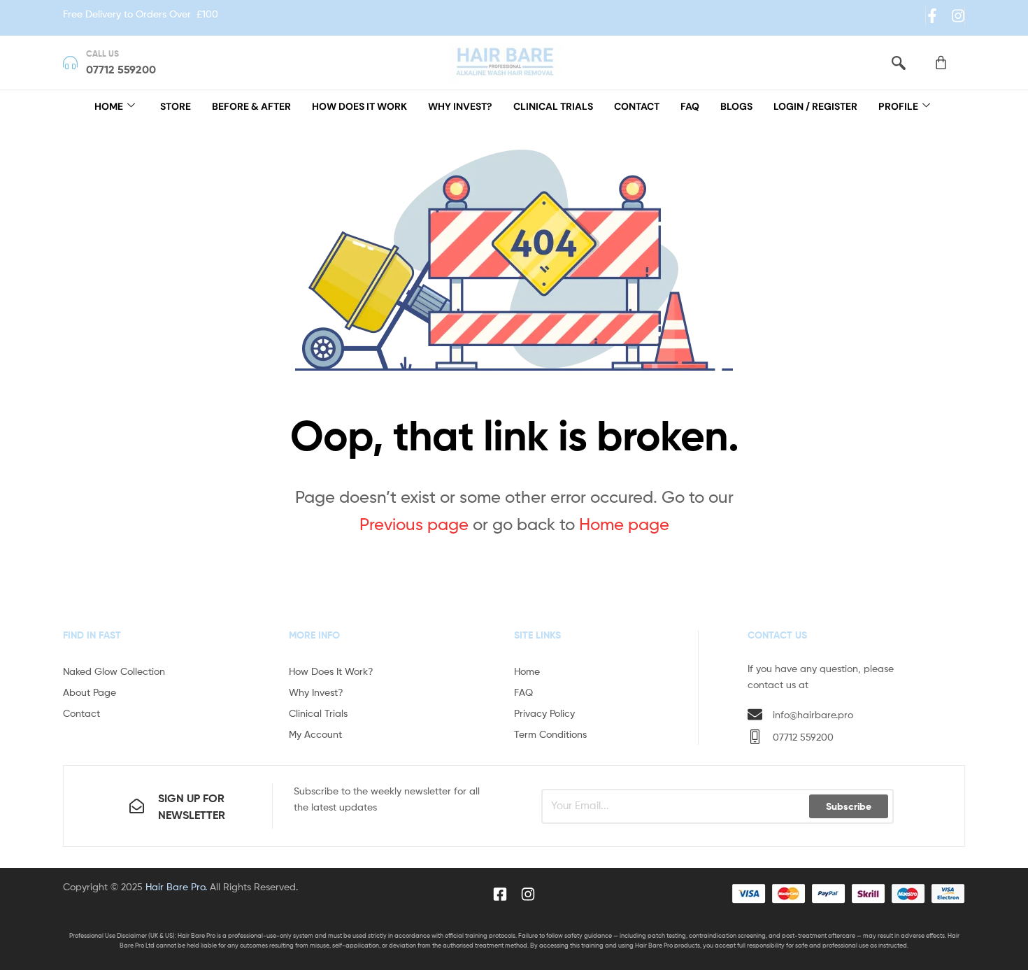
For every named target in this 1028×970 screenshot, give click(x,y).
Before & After (251, 106)
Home (108, 106)
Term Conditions (550, 734)
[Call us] (70, 62)
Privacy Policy (544, 713)
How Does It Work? (331, 671)
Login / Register (815, 106)
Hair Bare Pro (175, 886)
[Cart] (941, 62)
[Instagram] (958, 15)
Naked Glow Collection (114, 671)
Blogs (736, 106)
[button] (899, 62)
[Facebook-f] (932, 15)
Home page (624, 524)
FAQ (689, 106)
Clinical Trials (553, 106)
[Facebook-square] (500, 894)
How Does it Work (359, 106)
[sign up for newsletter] (136, 806)
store (175, 106)
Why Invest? (460, 106)
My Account (315, 734)
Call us (102, 53)
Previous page (414, 524)
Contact (636, 106)
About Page (89, 692)
